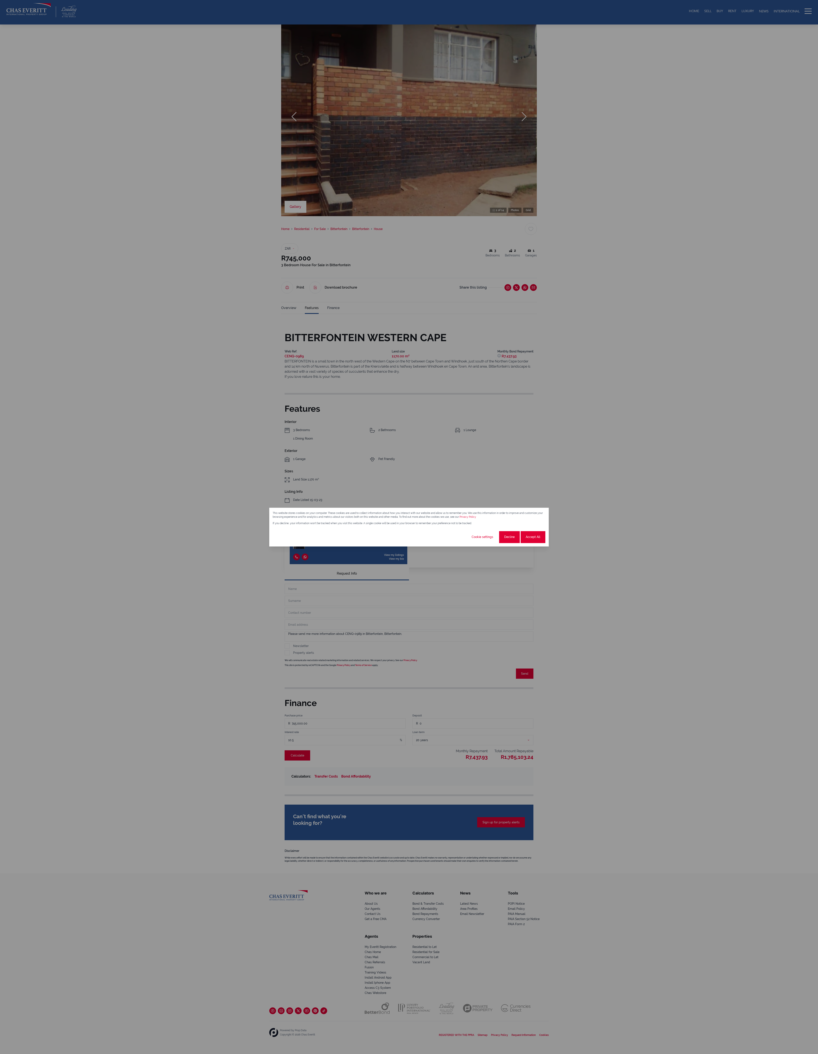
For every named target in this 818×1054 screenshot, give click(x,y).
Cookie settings (482, 537)
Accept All (533, 537)
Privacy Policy (467, 516)
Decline (509, 537)
